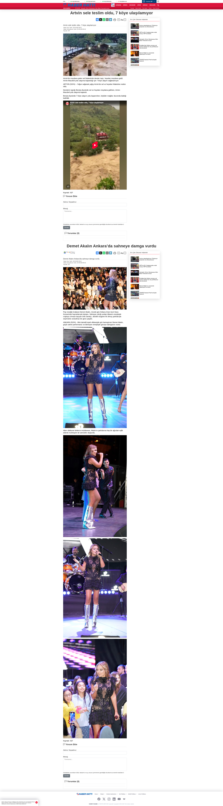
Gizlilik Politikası (132, 794)
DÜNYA (125, 5)
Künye (96, 794)
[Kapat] (37, 802)
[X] (104, 799)
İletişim (102, 794)
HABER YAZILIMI (93, 804)
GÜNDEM (118, 5)
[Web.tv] (124, 799)
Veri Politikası (122, 794)
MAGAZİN (152, 5)
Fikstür (150, 8)
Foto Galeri (144, 8)
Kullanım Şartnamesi (111, 794)
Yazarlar (132, 8)
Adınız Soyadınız (69, 202)
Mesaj (65, 208)
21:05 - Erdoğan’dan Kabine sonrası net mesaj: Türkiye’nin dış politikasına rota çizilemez (95, 8)
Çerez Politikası (142, 794)
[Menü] (158, 1)
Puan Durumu (156, 8)
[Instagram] (109, 799)
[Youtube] (119, 799)
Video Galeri (138, 8)
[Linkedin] (114, 799)
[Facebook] (99, 799)
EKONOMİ (132, 5)
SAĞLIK (145, 5)
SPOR (139, 5)
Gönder (66, 227)
